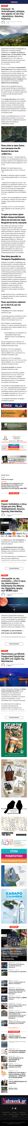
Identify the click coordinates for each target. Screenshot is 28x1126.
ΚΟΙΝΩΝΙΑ (14, 1112)
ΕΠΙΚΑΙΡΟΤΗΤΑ (6, 1112)
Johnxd (8, 515)
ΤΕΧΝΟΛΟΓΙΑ (23, 1114)
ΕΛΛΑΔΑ (5, 1114)
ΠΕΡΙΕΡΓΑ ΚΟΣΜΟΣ (13, 1114)
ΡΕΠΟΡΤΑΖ (15, 1116)
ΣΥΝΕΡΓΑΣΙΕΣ (22, 1112)
